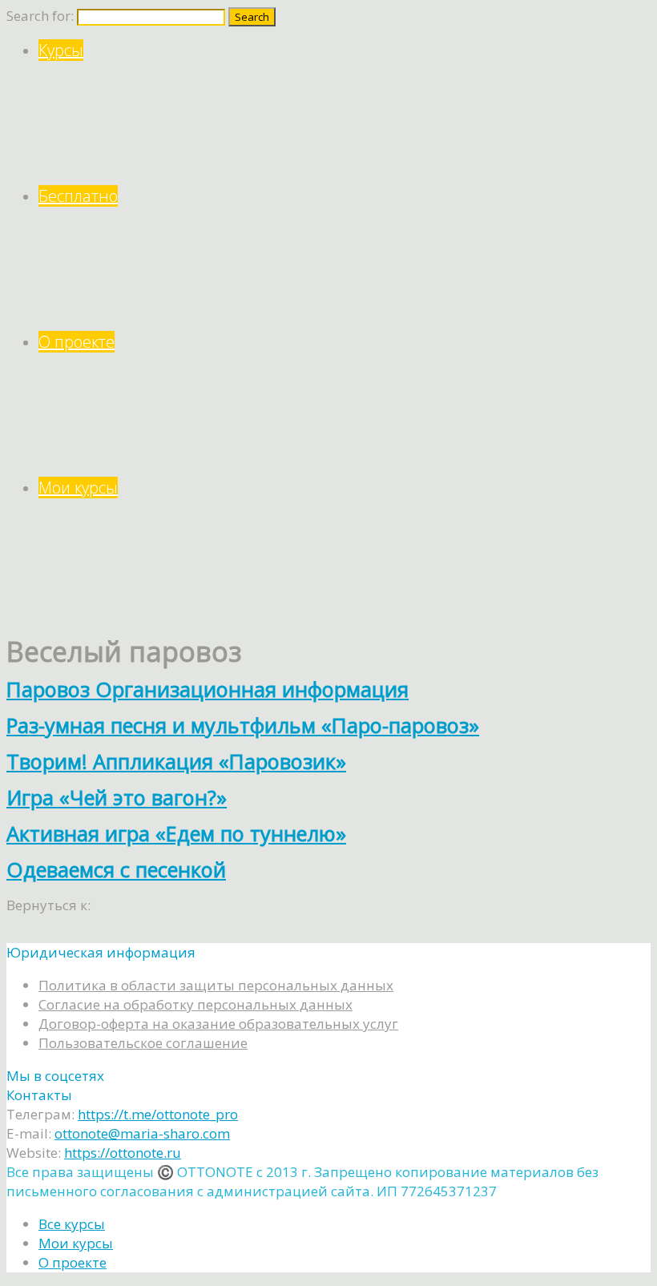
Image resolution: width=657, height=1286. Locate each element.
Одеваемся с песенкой (116, 869)
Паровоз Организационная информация (207, 689)
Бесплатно (78, 196)
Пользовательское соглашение (143, 1043)
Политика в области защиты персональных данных (215, 985)
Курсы (60, 50)
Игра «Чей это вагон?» (116, 797)
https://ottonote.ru (122, 1152)
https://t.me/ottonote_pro (158, 1114)
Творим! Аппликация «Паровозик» (176, 761)
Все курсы (71, 1224)
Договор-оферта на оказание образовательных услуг (218, 1023)
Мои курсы (78, 487)
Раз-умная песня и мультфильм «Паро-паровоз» (242, 725)
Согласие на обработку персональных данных (195, 1004)
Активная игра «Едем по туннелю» (176, 833)
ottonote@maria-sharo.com (142, 1133)
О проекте (76, 342)
